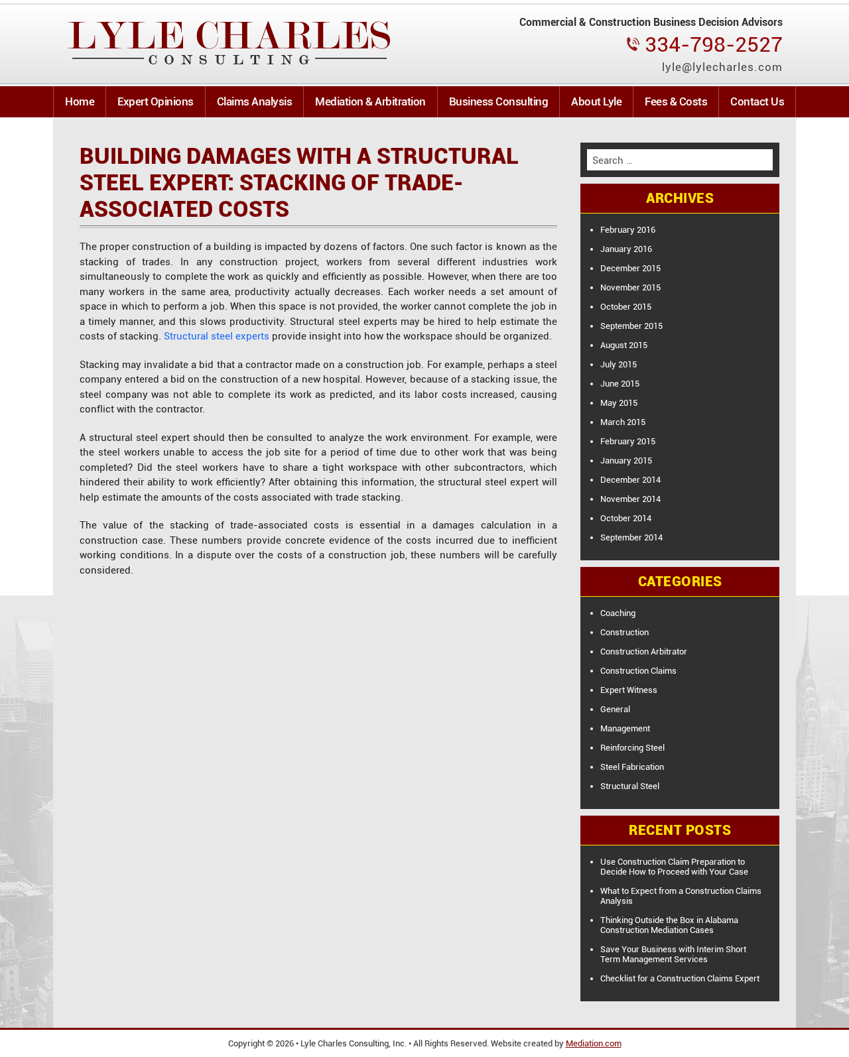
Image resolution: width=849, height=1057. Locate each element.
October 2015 (625, 307)
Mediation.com (593, 1043)
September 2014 (631, 537)
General (615, 709)
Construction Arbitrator (643, 651)
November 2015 (630, 287)
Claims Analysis (255, 101)
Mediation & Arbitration (370, 101)
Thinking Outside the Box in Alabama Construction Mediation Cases (669, 925)
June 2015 (619, 384)
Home (79, 101)
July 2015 (618, 364)
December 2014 (630, 480)
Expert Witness (628, 690)
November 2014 (630, 499)
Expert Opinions (155, 101)
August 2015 (623, 345)
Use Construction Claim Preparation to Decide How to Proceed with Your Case (674, 867)
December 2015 (630, 268)
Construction (624, 632)
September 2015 (631, 326)
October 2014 (625, 518)
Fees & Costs (676, 101)
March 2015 (622, 422)
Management (625, 728)
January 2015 (626, 461)
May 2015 (618, 403)
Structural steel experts (216, 336)
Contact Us (757, 101)
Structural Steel (629, 786)
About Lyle (596, 101)
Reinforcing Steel (632, 748)
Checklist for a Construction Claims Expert (679, 978)
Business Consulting (499, 101)
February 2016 (627, 230)
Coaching (617, 613)
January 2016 (626, 249)
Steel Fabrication (632, 767)
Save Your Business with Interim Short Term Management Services (673, 954)
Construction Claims (638, 671)
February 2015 (627, 441)
